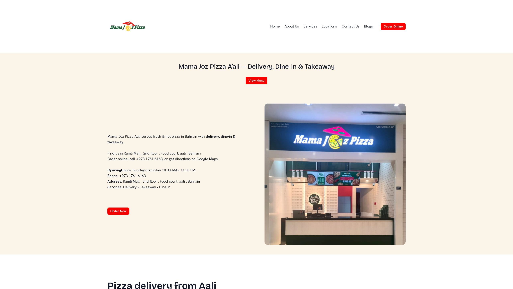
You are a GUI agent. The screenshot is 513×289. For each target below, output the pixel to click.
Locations (329, 26)
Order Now (118, 211)
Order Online (393, 26)
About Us (292, 26)
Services (310, 26)
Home (275, 26)
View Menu (256, 80)
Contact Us (350, 26)
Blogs (368, 26)
